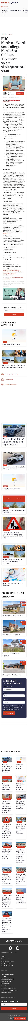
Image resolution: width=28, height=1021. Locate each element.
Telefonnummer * (7, 686)
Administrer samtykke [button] (7, 965)
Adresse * (5, 699)
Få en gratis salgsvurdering (8, 988)
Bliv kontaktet (9, 713)
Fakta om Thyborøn (6, 981)
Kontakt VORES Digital (7, 963)
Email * (5, 693)
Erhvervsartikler (5, 983)
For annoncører (5, 959)
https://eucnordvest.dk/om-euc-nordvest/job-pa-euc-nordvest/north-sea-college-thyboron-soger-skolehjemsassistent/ (13, 273)
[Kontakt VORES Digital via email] (17, 948)
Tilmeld (14, 314)
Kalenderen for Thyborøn (7, 979)
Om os (2, 956)
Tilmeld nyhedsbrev (20, 1018)
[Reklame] (14, 294)
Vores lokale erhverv (6, 977)
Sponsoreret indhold (6, 992)
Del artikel (19, 93)
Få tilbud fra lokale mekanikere (9, 990)
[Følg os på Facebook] (10, 948)
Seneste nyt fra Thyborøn (7, 974)
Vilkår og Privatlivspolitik (7, 961)
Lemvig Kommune (6, 986)
